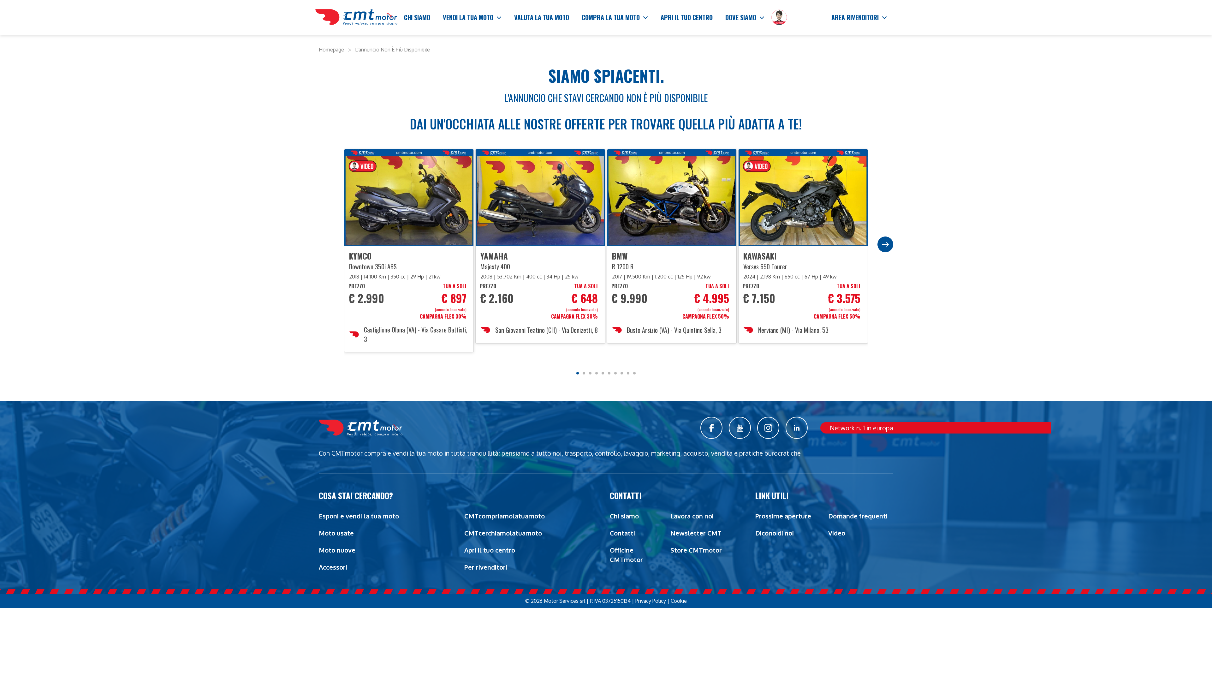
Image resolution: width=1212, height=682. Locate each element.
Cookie (679, 601)
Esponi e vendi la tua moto (359, 516)
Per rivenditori (485, 567)
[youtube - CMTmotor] (740, 428)
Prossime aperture (783, 516)
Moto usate (336, 533)
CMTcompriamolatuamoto (504, 516)
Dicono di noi (774, 533)
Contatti (622, 533)
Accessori (333, 567)
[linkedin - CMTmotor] (797, 428)
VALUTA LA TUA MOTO (541, 17)
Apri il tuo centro (489, 550)
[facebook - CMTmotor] (711, 428)
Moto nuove (337, 550)
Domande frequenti (858, 516)
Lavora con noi (692, 516)
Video (836, 533)
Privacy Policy (650, 601)
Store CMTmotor (696, 550)
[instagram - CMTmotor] (768, 428)
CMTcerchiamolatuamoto (503, 533)
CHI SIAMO (417, 17)
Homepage (331, 49)
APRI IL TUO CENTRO (687, 17)
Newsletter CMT (696, 533)
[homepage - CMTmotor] (356, 17)
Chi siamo (624, 516)
